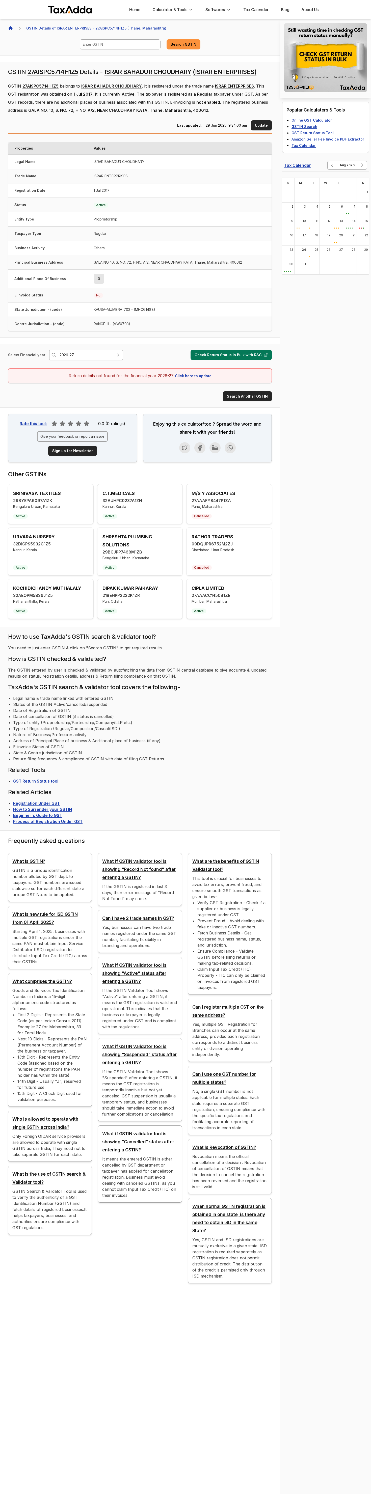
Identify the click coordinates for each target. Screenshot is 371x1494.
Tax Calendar (304, 145)
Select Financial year (26, 355)
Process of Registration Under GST (48, 821)
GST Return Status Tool (313, 133)
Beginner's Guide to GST (37, 815)
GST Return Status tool (35, 781)
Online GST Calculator (312, 120)
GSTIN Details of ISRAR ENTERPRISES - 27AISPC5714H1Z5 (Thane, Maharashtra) (96, 28)
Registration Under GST (36, 803)
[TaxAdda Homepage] (70, 10)
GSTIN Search (304, 126)
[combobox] (120, 44)
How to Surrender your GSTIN (42, 809)
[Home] (10, 28)
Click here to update (193, 376)
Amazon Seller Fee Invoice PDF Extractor (328, 139)
